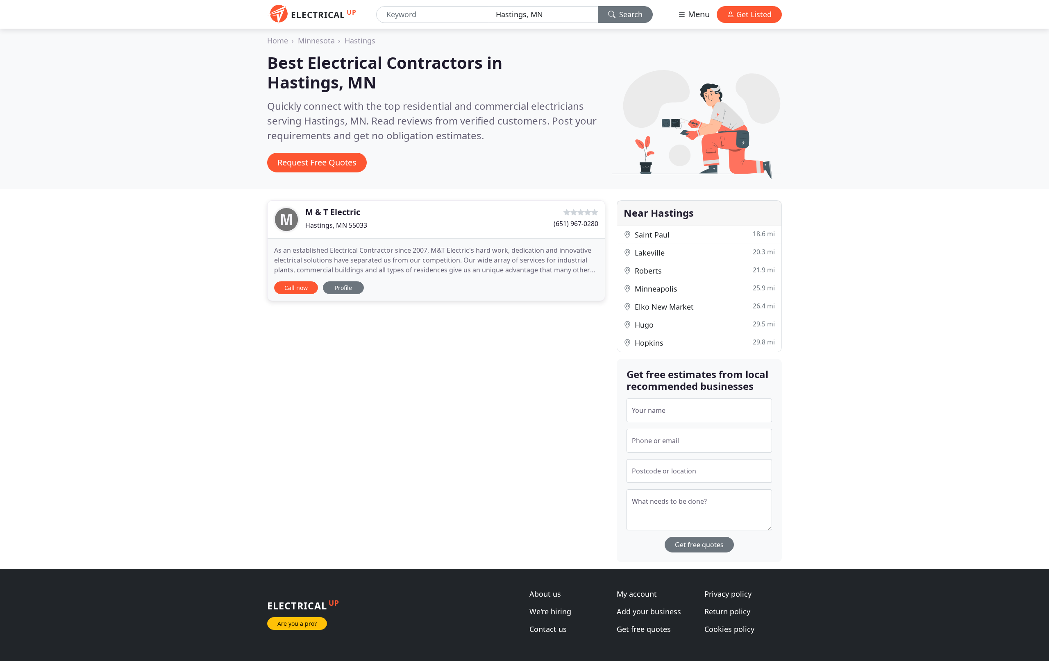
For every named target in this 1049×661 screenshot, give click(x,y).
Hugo (704, 324)
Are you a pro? (297, 623)
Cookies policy (729, 629)
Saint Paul (704, 234)
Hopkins (704, 342)
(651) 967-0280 (576, 223)
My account (637, 594)
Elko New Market (704, 306)
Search (630, 14)
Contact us (548, 629)
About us (545, 594)
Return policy (727, 611)
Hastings (360, 40)
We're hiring (550, 611)
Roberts (704, 270)
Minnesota (316, 40)
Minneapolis (704, 288)
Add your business (649, 611)
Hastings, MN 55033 (336, 225)
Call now (296, 288)
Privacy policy (728, 594)
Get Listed (753, 14)
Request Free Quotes (316, 162)
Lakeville (704, 252)
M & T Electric (332, 211)
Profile (343, 288)
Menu (698, 14)
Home (277, 40)
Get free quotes (699, 544)
